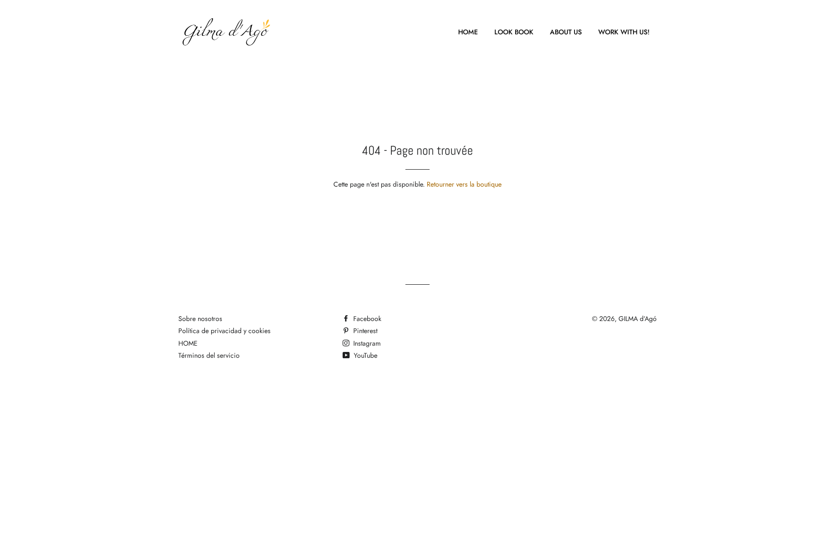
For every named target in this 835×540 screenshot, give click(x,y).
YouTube (364, 355)
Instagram (366, 343)
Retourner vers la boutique (464, 184)
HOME (468, 32)
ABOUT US (566, 32)
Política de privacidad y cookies (224, 331)
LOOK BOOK (513, 32)
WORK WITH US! (623, 32)
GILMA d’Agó (638, 318)
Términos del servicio (209, 355)
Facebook (366, 318)
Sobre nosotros (200, 318)
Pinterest (364, 331)
